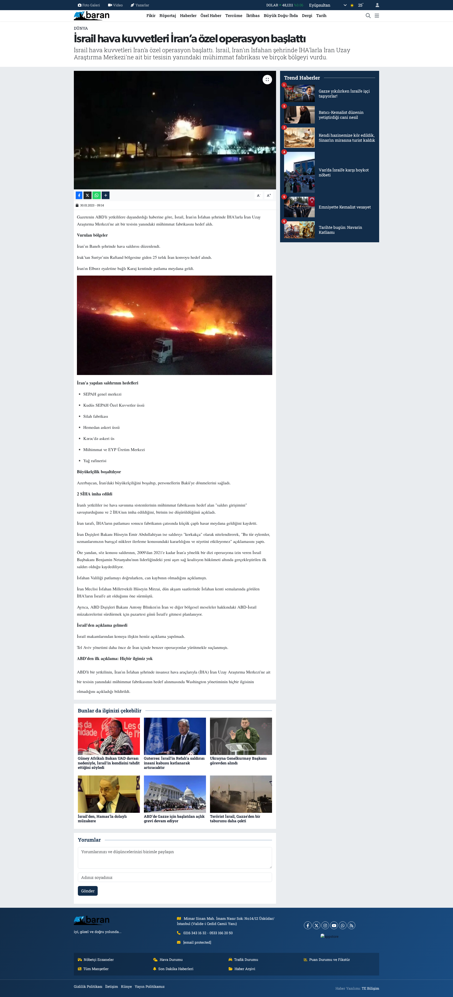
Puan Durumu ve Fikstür (329, 959)
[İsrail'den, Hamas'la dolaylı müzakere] (109, 794)
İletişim (111, 986)
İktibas (253, 15)
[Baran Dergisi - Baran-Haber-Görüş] (91, 15)
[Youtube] (334, 925)
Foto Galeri (91, 5)
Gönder (88, 891)
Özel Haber (211, 15)
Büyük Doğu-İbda (281, 15)
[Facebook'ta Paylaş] (79, 195)
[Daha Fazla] (105, 195)
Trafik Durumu (246, 959)
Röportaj (167, 15)
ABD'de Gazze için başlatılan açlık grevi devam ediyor (174, 818)
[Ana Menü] (377, 16)
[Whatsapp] (343, 925)
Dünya (81, 28)
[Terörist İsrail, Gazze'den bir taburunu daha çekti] (241, 794)
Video (118, 5)
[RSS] (351, 925)
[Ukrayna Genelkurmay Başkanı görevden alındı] (241, 736)
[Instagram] (325, 925)
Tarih (321, 15)
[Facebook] (308, 925)
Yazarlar (142, 5)
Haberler (188, 15)
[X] (316, 925)
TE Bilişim (370, 988)
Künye (126, 986)
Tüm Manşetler (96, 968)
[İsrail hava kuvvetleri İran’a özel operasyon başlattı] (175, 130)
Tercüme (233, 15)
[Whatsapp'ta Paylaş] (96, 195)
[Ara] (368, 16)
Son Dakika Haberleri (175, 968)
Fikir (151, 15)
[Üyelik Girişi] (375, 5)
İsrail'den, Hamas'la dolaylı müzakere (102, 818)
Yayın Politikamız (149, 986)
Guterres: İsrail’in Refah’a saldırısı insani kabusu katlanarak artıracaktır (174, 763)
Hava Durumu (171, 959)
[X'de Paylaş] (88, 195)
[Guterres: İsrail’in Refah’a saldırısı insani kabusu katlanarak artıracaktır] (175, 736)
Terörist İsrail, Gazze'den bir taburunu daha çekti (235, 818)
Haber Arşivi (245, 968)
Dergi (307, 15)
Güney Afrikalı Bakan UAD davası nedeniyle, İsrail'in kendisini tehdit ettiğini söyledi (109, 763)
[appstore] (330, 936)
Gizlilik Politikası (88, 986)
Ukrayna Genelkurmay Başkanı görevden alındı (238, 760)
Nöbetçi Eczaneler (99, 959)
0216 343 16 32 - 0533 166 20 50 (208, 932)
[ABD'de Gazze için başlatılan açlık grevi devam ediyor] (175, 794)
